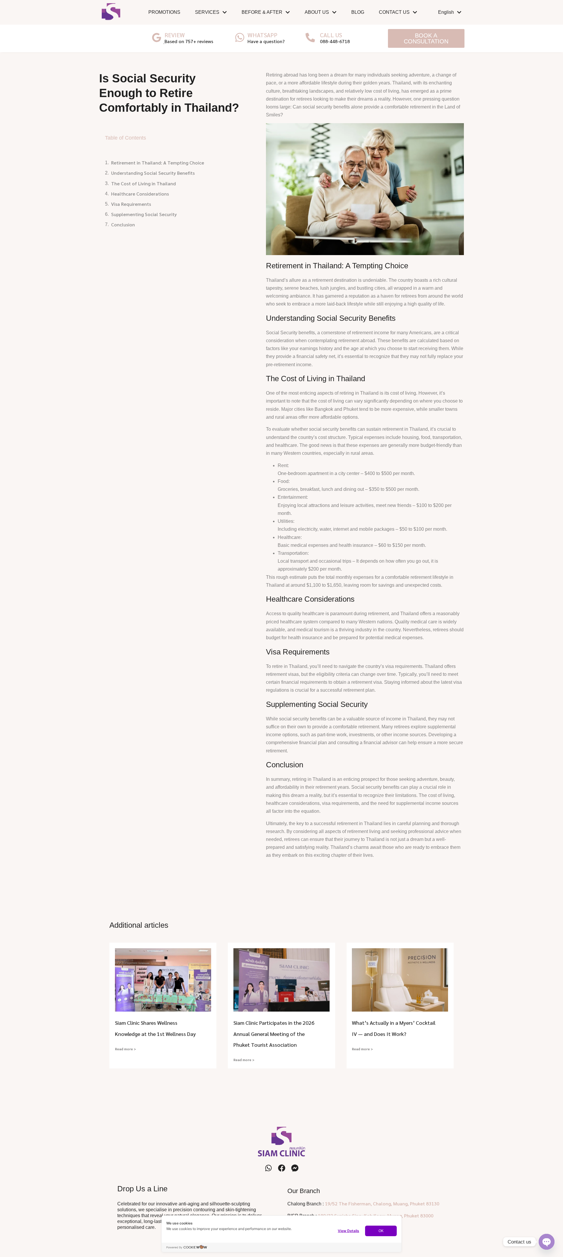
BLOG (357, 12)
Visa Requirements (131, 204)
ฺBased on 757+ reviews (189, 41)
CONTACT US (394, 12)
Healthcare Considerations (140, 194)
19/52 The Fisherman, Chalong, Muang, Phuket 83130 (382, 1203)
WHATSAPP (262, 35)
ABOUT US (317, 12)
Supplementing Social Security (144, 214)
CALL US (331, 35)
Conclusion (123, 224)
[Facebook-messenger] (295, 1168)
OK (381, 1231)
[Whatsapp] (268, 1168)
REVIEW (175, 35)
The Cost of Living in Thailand (143, 183)
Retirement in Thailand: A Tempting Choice (157, 163)
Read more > (125, 1048)
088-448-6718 (335, 41)
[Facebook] (281, 1168)
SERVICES (207, 12)
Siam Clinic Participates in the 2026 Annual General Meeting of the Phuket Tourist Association (273, 1033)
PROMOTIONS (164, 12)
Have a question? (266, 41)
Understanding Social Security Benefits (153, 173)
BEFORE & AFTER (262, 12)
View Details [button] (348, 1231)
